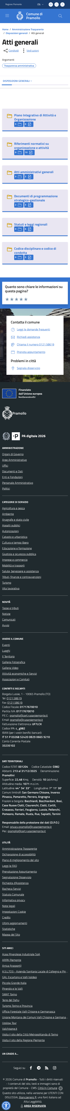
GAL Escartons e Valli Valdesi (19, 977)
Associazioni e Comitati (15, 679)
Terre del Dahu (10, 1000)
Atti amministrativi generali (33, 172)
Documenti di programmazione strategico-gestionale (36, 198)
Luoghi (6, 650)
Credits (6, 917)
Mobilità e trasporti (13, 565)
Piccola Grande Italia (14, 983)
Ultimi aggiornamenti (14, 923)
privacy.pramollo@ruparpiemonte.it (31, 827)
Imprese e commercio (14, 560)
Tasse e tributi (10, 608)
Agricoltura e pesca (13, 508)
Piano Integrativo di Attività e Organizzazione (35, 117)
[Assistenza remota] (60, 1088)
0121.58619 (14, 698)
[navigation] (7, 15)
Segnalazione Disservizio (16, 877)
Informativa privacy (13, 900)
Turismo (6, 582)
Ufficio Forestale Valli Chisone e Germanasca (28, 1011)
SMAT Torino (9, 994)
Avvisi (5, 625)
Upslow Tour (9, 1023)
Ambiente (8, 514)
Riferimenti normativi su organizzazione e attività (31, 145)
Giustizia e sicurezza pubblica (19, 554)
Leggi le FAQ (9, 866)
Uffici (5, 465)
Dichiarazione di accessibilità (19, 854)
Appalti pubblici (11, 525)
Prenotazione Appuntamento (19, 871)
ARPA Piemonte (11, 960)
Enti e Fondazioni (12, 477)
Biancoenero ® (27, 1097)
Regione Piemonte (13, 4)
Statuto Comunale (13, 894)
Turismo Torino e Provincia (17, 1006)
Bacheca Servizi (11, 889)
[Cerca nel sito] (60, 16)
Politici (6, 488)
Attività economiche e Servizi (19, 673)
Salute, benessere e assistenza (20, 571)
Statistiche (8, 929)
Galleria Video (10, 668)
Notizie (6, 614)
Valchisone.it (9, 1029)
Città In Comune (47, 1088)
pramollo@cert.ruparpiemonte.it (29, 715)
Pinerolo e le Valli (12, 988)
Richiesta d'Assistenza (15, 883)
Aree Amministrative (14, 460)
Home (5, 29)
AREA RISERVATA (35, 1106)
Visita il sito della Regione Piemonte (23, 1040)
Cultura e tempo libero (15, 542)
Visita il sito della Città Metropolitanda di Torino (30, 1034)
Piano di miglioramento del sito (20, 860)
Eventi (6, 645)
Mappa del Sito (11, 934)
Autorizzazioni (10, 531)
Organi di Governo (13, 454)
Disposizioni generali (17, 33)
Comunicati (8, 619)
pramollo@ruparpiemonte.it (26, 720)
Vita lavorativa (10, 588)
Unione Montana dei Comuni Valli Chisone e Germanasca (36, 1017)
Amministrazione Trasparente (28, 29)
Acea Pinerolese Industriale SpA (21, 954)
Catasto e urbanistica (14, 537)
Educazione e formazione (17, 548)
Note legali (8, 906)
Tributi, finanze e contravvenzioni (21, 577)
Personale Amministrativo (17, 483)
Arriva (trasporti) (11, 966)
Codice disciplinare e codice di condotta (35, 250)
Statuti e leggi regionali (30, 224)
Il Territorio (8, 656)
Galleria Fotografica (13, 662)
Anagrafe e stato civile (15, 519)
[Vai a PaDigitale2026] (24, 435)
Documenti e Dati (12, 471)
